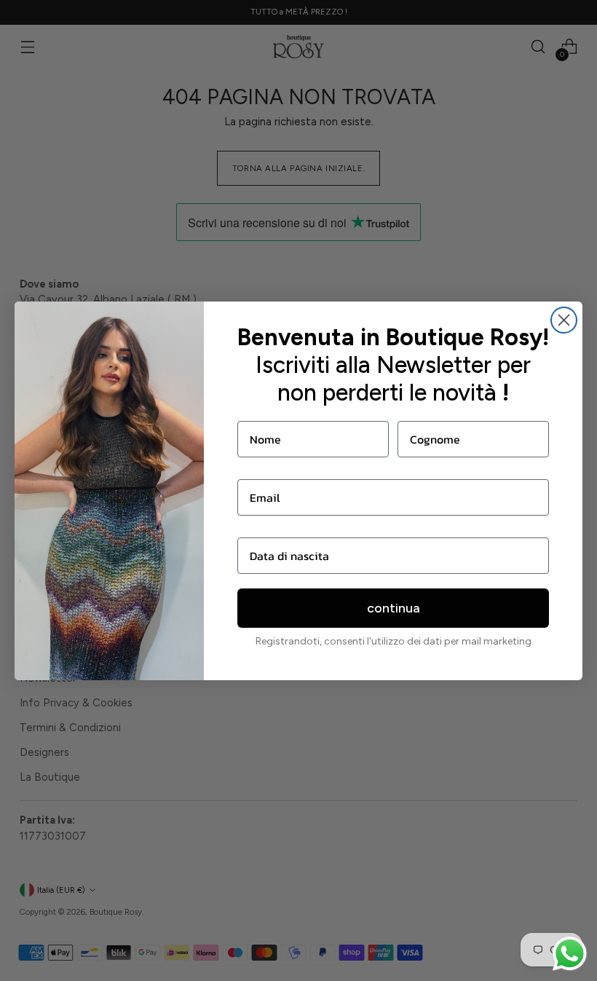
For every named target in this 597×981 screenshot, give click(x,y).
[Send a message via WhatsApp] (570, 954)
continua (393, 608)
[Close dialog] (564, 320)
